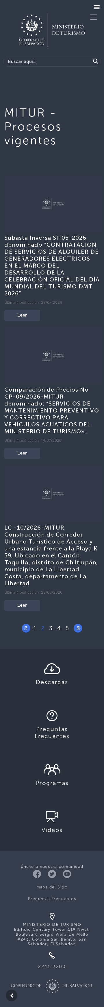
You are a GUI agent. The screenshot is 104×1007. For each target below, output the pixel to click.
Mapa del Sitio (52, 887)
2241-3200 (52, 966)
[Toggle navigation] (93, 17)
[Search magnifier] (96, 61)
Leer (22, 315)
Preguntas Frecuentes (52, 898)
